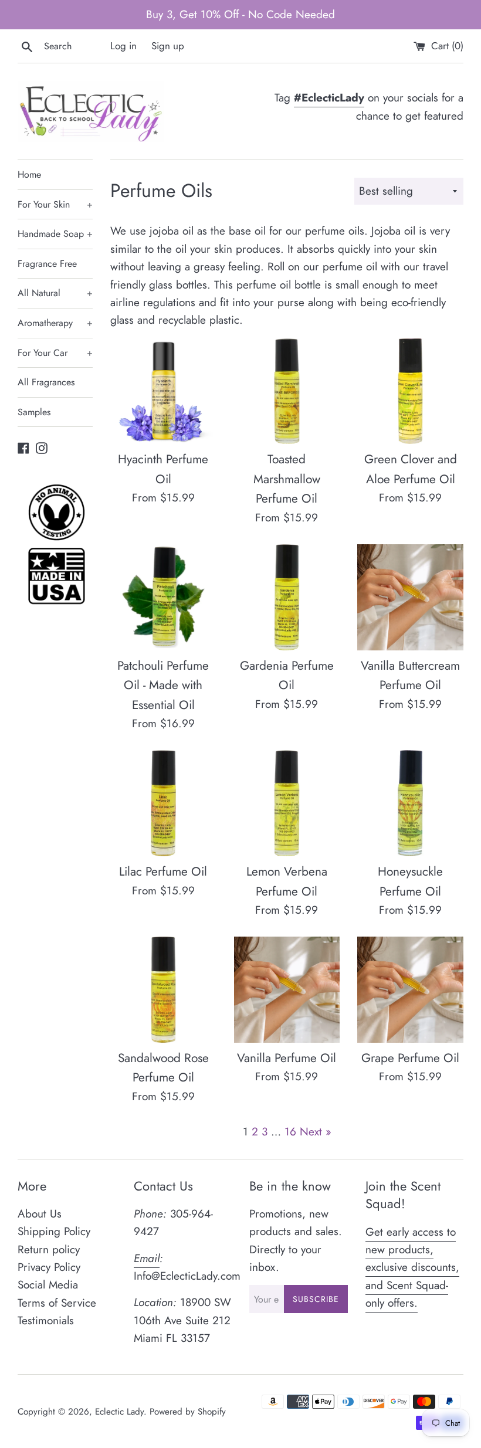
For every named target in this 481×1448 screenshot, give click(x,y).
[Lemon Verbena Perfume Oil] (287, 803)
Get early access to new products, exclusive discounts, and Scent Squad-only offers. (412, 1267)
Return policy (49, 1249)
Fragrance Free (47, 263)
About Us (40, 1214)
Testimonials (46, 1320)
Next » (315, 1132)
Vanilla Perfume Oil (286, 1058)
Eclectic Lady (119, 1411)
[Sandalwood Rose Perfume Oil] (163, 990)
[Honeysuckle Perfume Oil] (410, 803)
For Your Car (55, 353)
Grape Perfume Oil (410, 1058)
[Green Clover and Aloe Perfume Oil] (410, 391)
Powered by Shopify (188, 1411)
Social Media (48, 1285)
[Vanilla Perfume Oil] (287, 990)
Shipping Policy (54, 1231)
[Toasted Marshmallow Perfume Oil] (287, 391)
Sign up (167, 46)
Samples (34, 412)
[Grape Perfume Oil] (410, 990)
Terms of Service (57, 1303)
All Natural (55, 293)
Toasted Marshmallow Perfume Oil (286, 478)
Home (29, 174)
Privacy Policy (49, 1267)
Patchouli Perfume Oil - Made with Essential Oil (163, 685)
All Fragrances (46, 382)
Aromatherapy (55, 323)
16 (290, 1132)
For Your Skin (55, 204)
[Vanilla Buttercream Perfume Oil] (410, 597)
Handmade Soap (55, 233)
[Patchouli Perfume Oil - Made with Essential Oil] (163, 597)
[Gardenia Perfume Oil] (287, 597)
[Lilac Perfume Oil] (163, 803)
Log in (123, 46)
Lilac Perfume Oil (163, 871)
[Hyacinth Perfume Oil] (163, 391)
